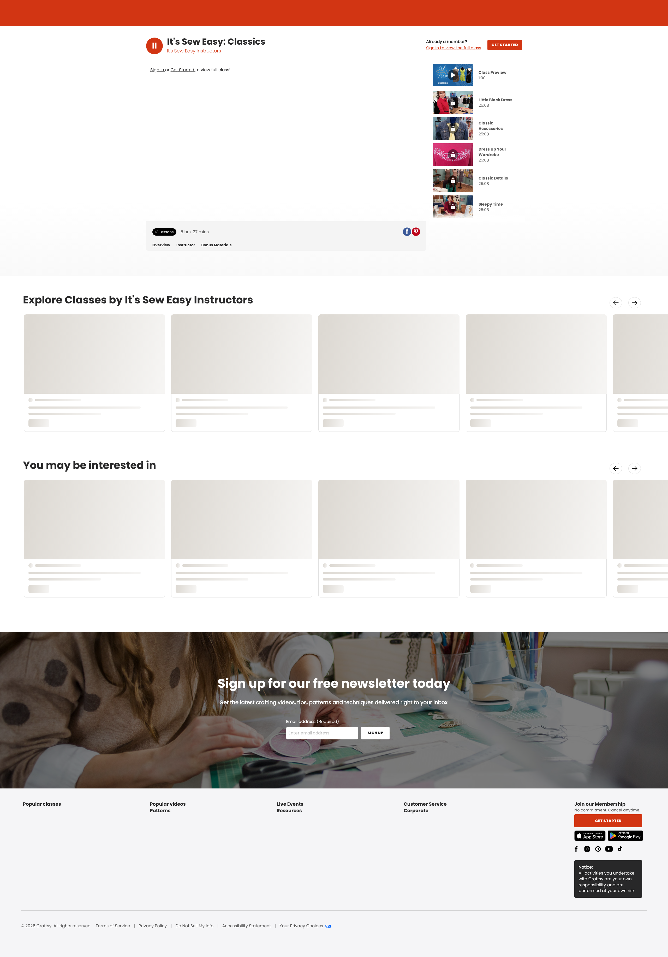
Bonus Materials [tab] (216, 245)
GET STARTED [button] (504, 44)
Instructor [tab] (185, 245)
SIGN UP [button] (375, 732)
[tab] (477, 76)
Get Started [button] (608, 820)
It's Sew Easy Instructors (194, 51)
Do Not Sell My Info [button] (195, 926)
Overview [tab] (161, 245)
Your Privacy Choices (301, 926)
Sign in (157, 70)
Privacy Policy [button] (153, 926)
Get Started (183, 70)
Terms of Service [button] (113, 926)
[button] (453, 45)
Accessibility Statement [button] (246, 926)
